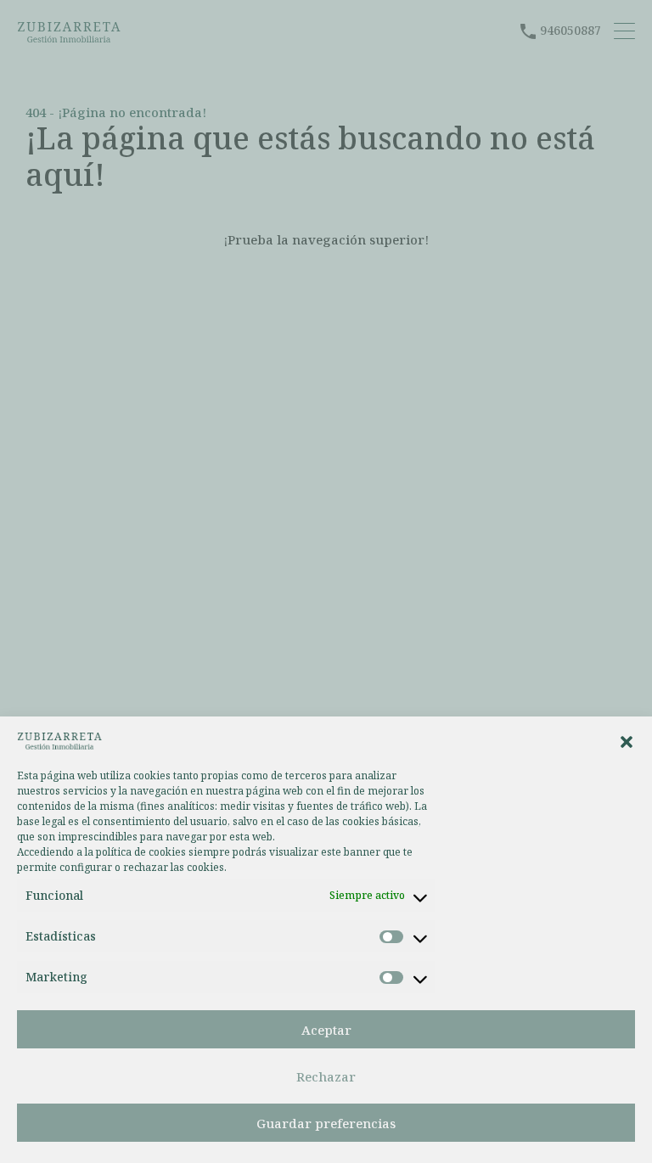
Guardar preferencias (326, 1123)
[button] (626, 740)
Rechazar (326, 1076)
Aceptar (326, 1029)
